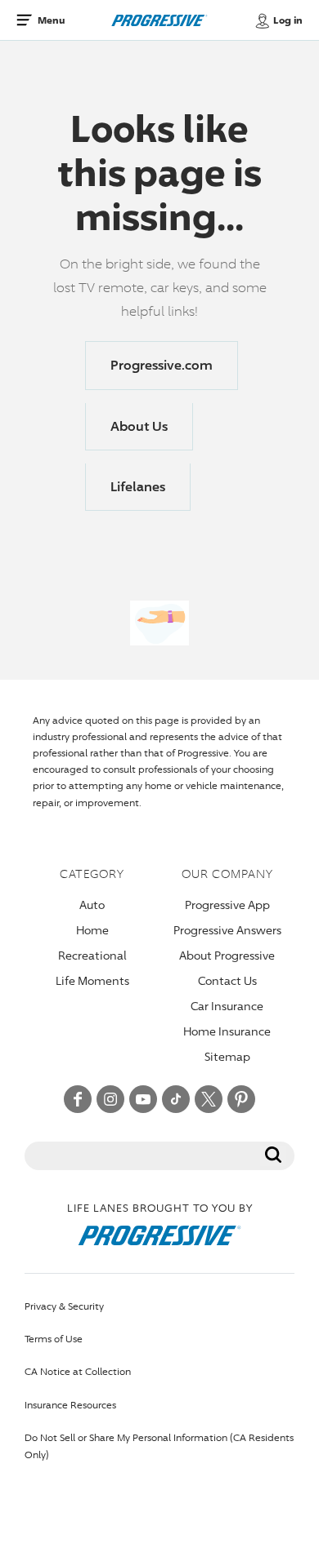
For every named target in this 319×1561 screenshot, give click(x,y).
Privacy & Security (64, 1306)
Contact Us (227, 980)
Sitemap (227, 1056)
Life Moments (92, 980)
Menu (51, 20)
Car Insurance (227, 1006)
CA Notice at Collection (78, 1371)
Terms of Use (54, 1339)
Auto (92, 904)
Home (92, 930)
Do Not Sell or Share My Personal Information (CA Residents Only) (159, 1445)
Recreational (92, 955)
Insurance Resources (70, 1405)
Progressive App (227, 904)
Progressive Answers (227, 930)
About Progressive (227, 955)
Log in (288, 20)
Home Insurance (227, 1031)
